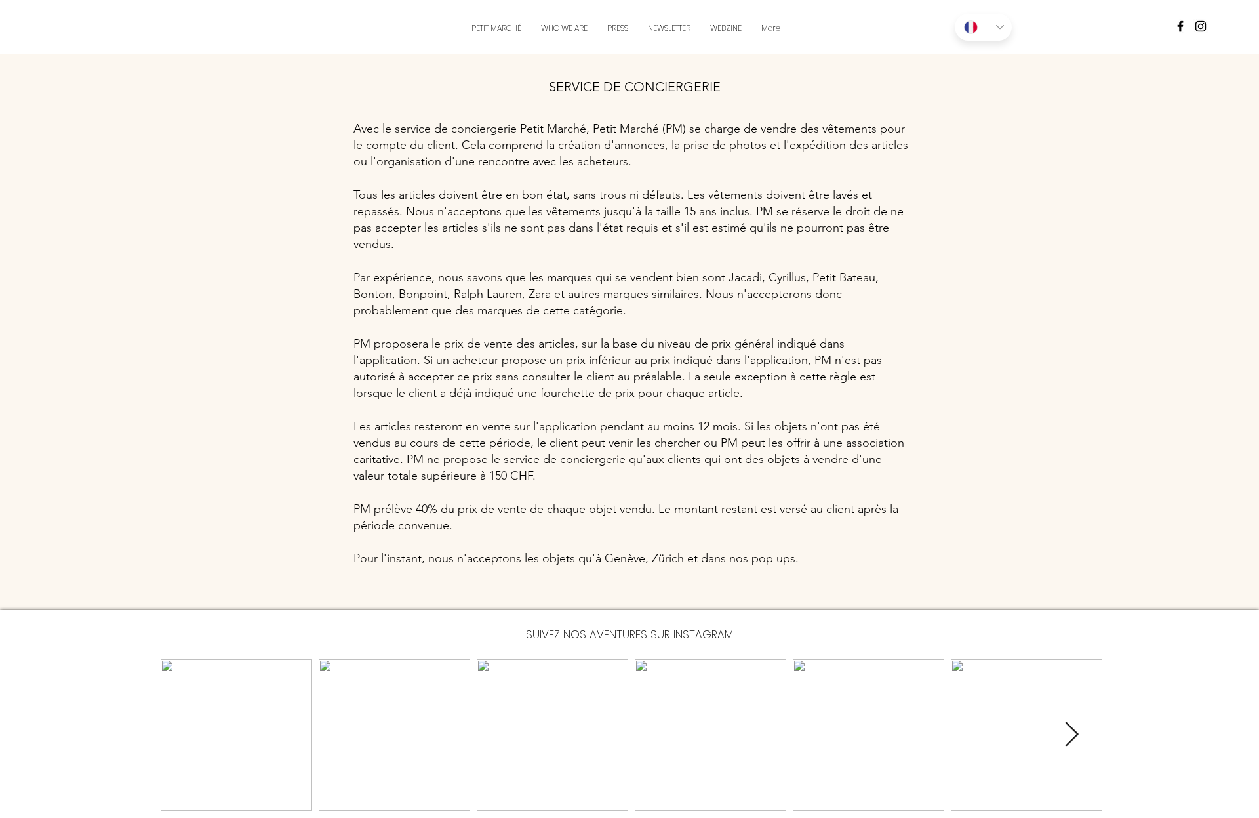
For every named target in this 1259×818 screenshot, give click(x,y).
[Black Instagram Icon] (1200, 26)
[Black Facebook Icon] (1180, 26)
